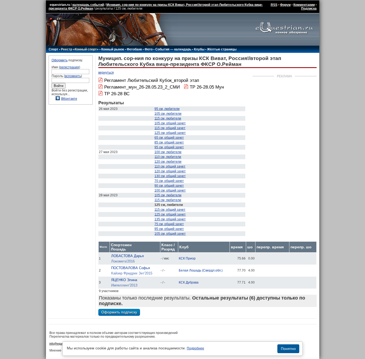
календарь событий (88, 5)
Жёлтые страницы (221, 49)
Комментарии (304, 5)
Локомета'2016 (123, 261)
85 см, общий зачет (169, 142)
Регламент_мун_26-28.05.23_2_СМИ (142, 87)
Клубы (199, 49)
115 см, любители (167, 118)
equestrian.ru (60, 5)
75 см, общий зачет (169, 224)
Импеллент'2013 (124, 285)
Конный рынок (112, 49)
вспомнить (73, 76)
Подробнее (195, 348)
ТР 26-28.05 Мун (207, 87)
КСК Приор (187, 258)
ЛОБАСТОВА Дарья (127, 256)
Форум (285, 5)
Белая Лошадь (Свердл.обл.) (201, 270)
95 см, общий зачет (169, 147)
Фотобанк (134, 49)
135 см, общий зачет (170, 219)
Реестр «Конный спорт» (80, 49)
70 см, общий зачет (169, 181)
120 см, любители (167, 161)
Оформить (60, 60)
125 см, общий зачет (170, 133)
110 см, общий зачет (169, 166)
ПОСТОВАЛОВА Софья (130, 268)
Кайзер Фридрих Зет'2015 (131, 273)
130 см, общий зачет (170, 176)
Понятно (288, 348)
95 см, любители (167, 109)
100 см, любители (167, 152)
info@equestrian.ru (61, 343)
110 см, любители (167, 157)
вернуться (106, 72)
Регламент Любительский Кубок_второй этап (151, 80)
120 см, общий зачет (170, 171)
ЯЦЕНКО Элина (124, 280)
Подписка (309, 8)
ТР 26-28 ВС (117, 93)
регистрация (69, 67)
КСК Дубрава (189, 282)
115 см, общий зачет (169, 128)
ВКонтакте (69, 99)
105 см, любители (167, 113)
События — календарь (173, 49)
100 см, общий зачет (170, 190)
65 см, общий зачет (169, 137)
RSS (274, 5)
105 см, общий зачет (170, 123)
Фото (149, 49)
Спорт (53, 49)
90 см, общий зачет (169, 186)
